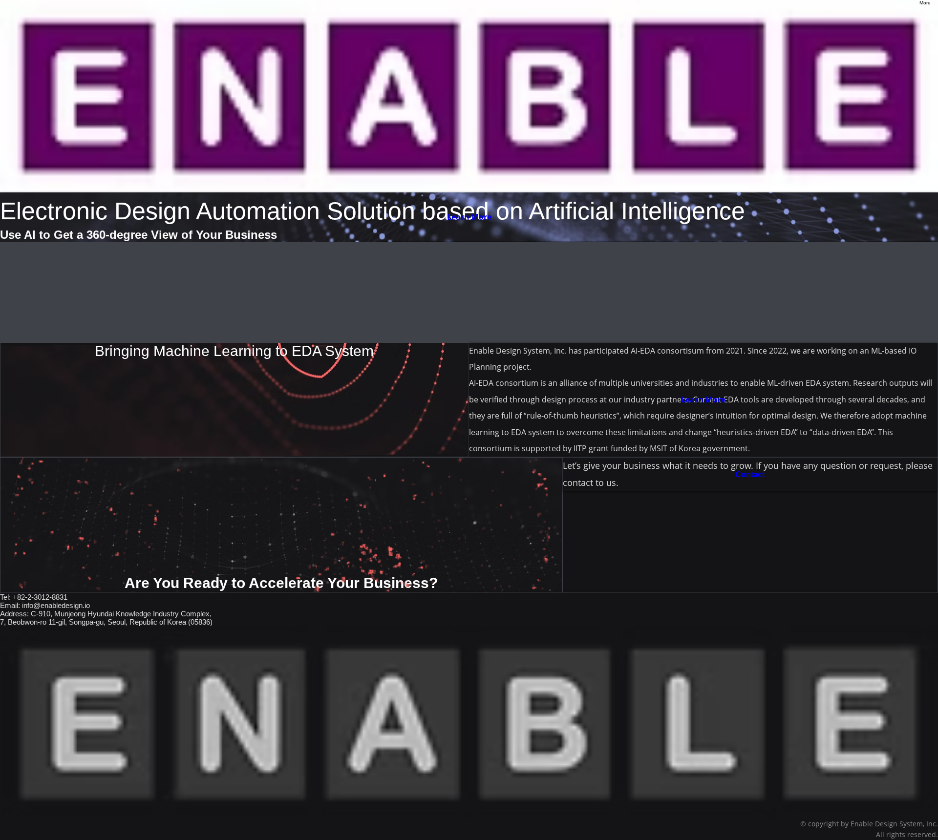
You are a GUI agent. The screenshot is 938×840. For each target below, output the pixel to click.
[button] (281, 525)
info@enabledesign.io (56, 605)
